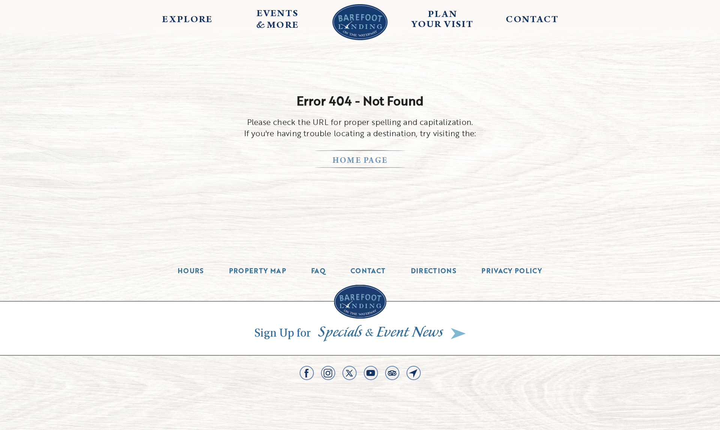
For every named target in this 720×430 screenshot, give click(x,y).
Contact (368, 270)
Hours (191, 270)
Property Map (257, 270)
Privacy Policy (512, 270)
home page (360, 161)
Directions (434, 270)
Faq (318, 270)
